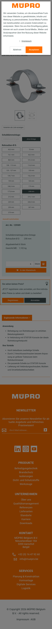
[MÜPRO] (26, 5)
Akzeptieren (34, 49)
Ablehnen (17, 49)
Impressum (27, 41)
